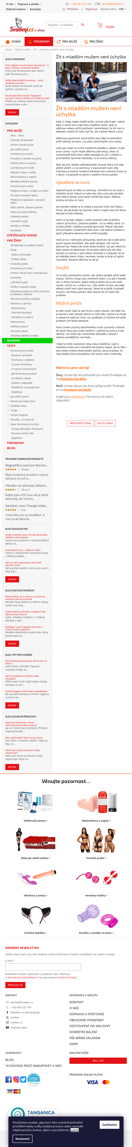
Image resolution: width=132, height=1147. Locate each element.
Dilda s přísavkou (21, 254)
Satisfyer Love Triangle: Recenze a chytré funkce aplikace (24, 628)
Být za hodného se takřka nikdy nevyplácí (22, 677)
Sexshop (13, 340)
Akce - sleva (17, 135)
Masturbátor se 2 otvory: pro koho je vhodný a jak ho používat (25, 597)
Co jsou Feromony (21, 364)
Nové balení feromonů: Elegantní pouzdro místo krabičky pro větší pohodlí (27, 97)
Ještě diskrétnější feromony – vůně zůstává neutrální (24, 81)
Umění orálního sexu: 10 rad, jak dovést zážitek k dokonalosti (26, 536)
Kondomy (15, 230)
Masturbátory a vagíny (23, 176)
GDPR (74, 1130)
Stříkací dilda (18, 259)
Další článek (105, 423)
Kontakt (76, 1002)
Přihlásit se (15, 985)
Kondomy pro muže (21, 153)
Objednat (16, 392)
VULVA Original (19, 415)
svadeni (14, 1017)
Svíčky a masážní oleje (23, 286)
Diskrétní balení (15, 9)
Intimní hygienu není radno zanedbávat (26, 691)
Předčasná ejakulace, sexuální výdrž (27, 201)
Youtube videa (18, 1027)
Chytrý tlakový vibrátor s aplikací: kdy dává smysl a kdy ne (25, 613)
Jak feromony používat (24, 373)
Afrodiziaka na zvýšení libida (26, 245)
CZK (121, 9)
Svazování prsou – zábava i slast (22, 550)
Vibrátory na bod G (22, 317)
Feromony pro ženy (21, 268)
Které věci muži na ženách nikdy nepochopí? (22, 751)
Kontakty (35, 9)
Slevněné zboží (19, 331)
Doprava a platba (28, 4)
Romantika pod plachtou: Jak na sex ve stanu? (26, 662)
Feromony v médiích (23, 359)
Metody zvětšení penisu (24, 181)
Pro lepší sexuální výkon (24, 195)
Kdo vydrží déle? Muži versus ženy (23, 737)
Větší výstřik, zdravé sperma (26, 207)
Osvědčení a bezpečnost (25, 387)
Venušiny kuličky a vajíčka (25, 298)
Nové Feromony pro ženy (24, 424)
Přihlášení (73, 9)
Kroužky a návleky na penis (26, 158)
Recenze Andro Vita (22, 433)
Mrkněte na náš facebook (25, 1012)
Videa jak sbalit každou (23, 212)
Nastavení (22, 1139)
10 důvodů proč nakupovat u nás (33, 1066)
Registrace (92, 9)
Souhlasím (109, 1125)
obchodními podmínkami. (22, 977)
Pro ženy (14, 240)
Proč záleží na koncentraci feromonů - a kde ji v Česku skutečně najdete (27, 66)
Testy (11, 346)
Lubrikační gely (19, 221)
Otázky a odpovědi (21, 382)
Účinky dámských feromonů (27, 428)
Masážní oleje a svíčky (23, 172)
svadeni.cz (16, 1022)
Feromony (15, 443)
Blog (11, 448)
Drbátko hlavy (18, 405)
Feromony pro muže (22, 186)
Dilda (13, 249)
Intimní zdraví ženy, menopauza (28, 272)
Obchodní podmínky (86, 1020)
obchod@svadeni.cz (21, 1002)
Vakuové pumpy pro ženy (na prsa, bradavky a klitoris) (30, 293)
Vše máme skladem (84, 1038)
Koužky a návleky (20, 225)
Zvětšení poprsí (19, 326)
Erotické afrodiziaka (21, 140)
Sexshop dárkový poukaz (24, 335)
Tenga (14, 410)
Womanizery (18, 308)
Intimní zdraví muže (22, 144)
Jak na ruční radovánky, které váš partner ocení (23, 563)
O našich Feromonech (23, 369)
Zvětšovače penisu (22, 235)
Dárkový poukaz (19, 216)
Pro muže (14, 131)
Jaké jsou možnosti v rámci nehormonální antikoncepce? (21, 723)
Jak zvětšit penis (19, 149)
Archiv (12, 112)
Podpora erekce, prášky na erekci (29, 190)
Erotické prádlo (19, 263)
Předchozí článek (80, 423)
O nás (9, 4)
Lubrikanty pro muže (22, 167)
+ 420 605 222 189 (20, 1007)
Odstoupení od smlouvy (89, 1026)
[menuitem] (13, 41)
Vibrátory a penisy (20, 303)
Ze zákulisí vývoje (21, 378)
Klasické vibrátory (21, 312)
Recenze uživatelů (21, 355)
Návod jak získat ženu (22, 401)
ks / (98, 1060)
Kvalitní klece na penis (23, 163)
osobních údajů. (68, 977)
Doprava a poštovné (86, 1014)
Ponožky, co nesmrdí (22, 419)
